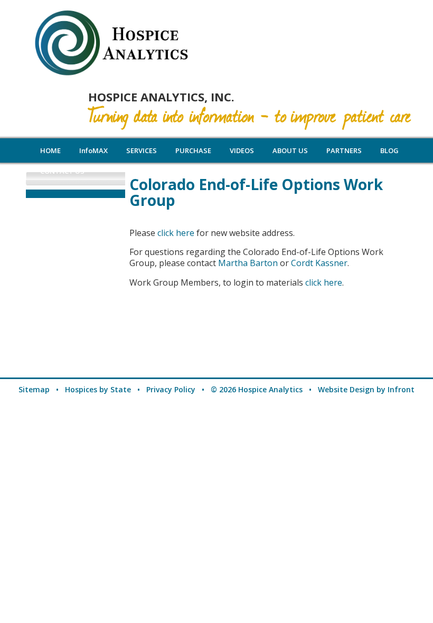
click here (175, 233)
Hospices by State (98, 389)
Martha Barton (248, 263)
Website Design (346, 389)
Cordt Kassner (319, 263)
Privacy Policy (170, 389)
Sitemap (34, 389)
